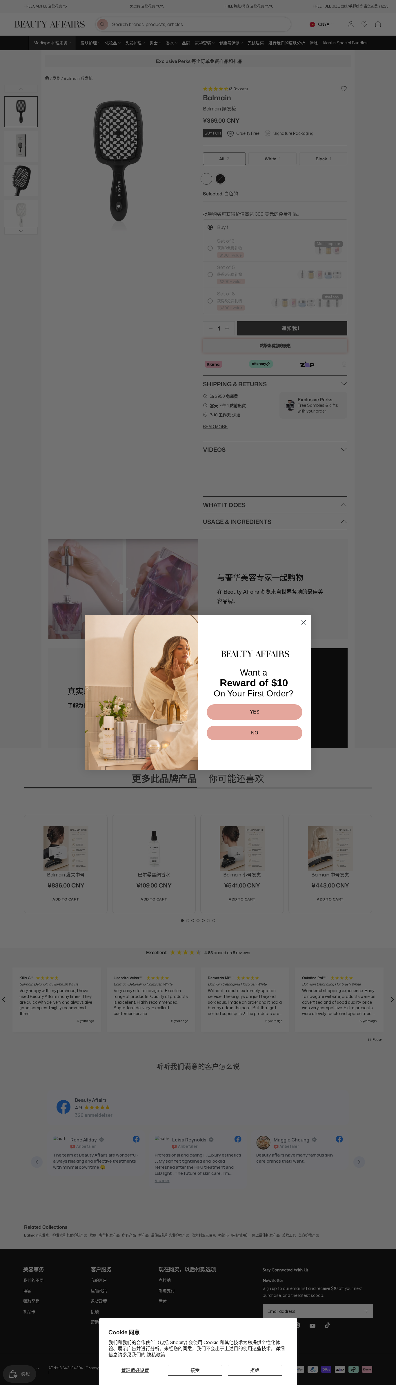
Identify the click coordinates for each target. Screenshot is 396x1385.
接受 (195, 1370)
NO (254, 732)
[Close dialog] (304, 622)
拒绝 (254, 1370)
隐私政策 (156, 1354)
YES (254, 711)
